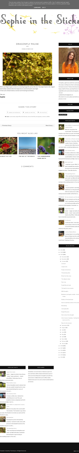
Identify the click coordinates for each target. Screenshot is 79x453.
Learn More (37, 7)
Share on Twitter (30, 112)
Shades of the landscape (67, 299)
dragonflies (18, 116)
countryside (12, 116)
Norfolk (33, 116)
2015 (61, 352)
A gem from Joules (69, 208)
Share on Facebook (14, 112)
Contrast (63, 263)
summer (44, 116)
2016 (61, 350)
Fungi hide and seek (66, 285)
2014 (61, 354)
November (64, 259)
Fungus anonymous (66, 269)
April (63, 336)
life (22, 116)
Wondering (64, 305)
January (63, 343)
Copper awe (64, 266)
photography (38, 116)
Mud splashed (9, 417)
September (64, 325)
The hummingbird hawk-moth (43, 157)
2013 (61, 357)
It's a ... (66, 185)
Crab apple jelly (65, 308)
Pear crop (63, 282)
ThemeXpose (13, 450)
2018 (61, 345)
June (63, 332)
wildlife (48, 116)
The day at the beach (27, 156)
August (63, 327)
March (63, 339)
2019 (61, 254)
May (63, 334)
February (64, 341)
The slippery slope (65, 279)
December (64, 256)
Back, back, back (69, 162)
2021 (61, 250)
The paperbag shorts (70, 173)
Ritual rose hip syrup (66, 276)
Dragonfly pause (65, 311)
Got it (44, 7)
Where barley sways (11, 382)
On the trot (68, 220)
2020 (61, 252)
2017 (61, 348)
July (62, 330)
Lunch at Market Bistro (70, 232)
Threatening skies (65, 272)
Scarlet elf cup (6, 156)
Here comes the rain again (67, 315)
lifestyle (25, 116)
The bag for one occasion (67, 288)
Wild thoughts (64, 291)
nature (29, 116)
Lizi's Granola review (70, 150)
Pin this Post (43, 112)
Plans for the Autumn (66, 323)
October (64, 261)
